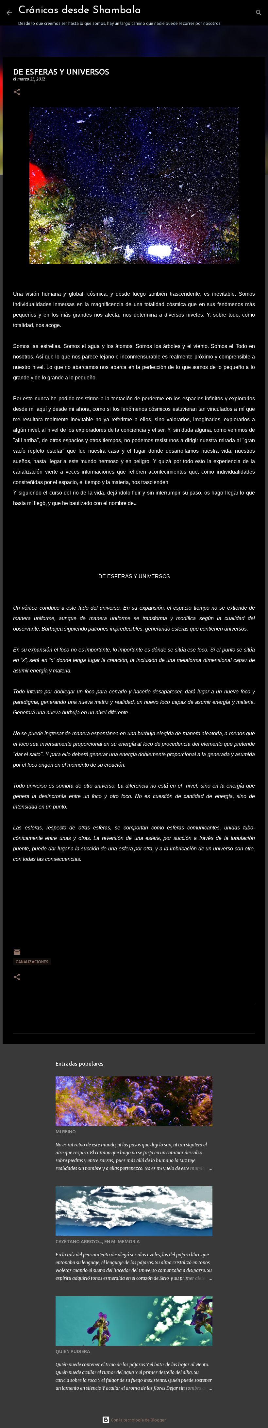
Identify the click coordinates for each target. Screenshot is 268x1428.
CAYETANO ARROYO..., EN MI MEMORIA (98, 1241)
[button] (17, 92)
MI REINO (66, 1131)
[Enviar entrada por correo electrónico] (17, 954)
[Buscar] (231, 13)
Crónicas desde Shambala (79, 10)
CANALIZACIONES (32, 962)
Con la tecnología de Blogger (138, 1420)
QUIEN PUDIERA (73, 1351)
